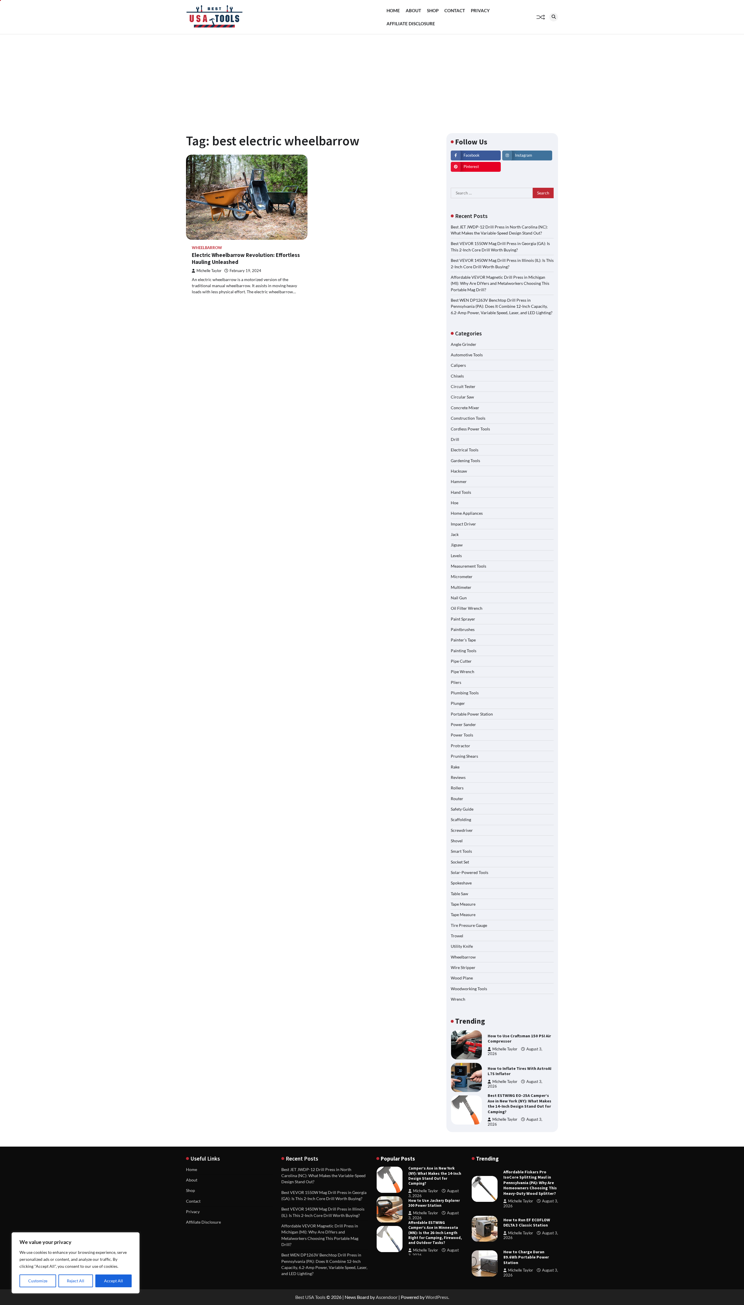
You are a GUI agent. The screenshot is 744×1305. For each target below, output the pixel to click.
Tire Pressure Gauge (469, 925)
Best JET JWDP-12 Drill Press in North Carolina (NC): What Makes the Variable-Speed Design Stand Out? (323, 1175)
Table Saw (459, 893)
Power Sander (463, 724)
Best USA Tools (310, 1297)
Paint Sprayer (463, 618)
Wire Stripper (463, 967)
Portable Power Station (472, 714)
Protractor (460, 745)
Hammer (459, 481)
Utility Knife (462, 946)
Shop (433, 10)
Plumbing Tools (465, 692)
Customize (37, 1280)
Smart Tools (461, 851)
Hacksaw (459, 471)
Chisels (457, 375)
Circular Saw (462, 396)
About (413, 10)
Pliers (456, 682)
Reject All (75, 1280)
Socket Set (460, 861)
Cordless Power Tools (470, 428)
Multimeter (461, 587)
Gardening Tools (465, 460)
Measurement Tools (468, 566)
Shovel (457, 840)
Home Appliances (467, 513)
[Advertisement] (372, 78)
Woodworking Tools (469, 988)
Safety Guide (462, 809)
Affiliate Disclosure (411, 23)
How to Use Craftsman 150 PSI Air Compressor (435, 1233)
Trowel (457, 935)
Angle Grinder (463, 344)
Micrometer (462, 576)
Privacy (480, 10)
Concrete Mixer (465, 407)
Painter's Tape (463, 639)
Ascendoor (387, 1297)
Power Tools (462, 734)
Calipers (458, 365)
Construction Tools (468, 418)
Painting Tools (463, 650)
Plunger (458, 703)
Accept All (113, 1280)
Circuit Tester (463, 386)
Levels (456, 555)
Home (393, 10)
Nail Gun (459, 597)
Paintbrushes (463, 629)
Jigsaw (457, 544)
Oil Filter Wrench (466, 608)
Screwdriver (462, 830)
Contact (454, 10)
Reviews (458, 777)
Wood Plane (462, 977)
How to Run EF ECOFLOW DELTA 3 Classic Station (526, 1222)
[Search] (553, 17)
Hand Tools (461, 492)
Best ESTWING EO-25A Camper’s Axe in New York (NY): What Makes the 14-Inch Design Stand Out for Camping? (519, 1071)
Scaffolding (461, 819)
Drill (455, 439)
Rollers (457, 787)
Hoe (454, 502)
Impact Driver (463, 523)
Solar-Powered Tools (469, 872)
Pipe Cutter (461, 661)
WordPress (436, 1297)
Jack (455, 534)
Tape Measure (463, 904)
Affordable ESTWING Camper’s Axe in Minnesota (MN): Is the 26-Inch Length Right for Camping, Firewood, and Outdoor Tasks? (435, 1202)
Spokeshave (461, 882)
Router (457, 798)
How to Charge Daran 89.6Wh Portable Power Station (526, 1257)
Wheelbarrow (207, 248)
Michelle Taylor (208, 271)
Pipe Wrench (462, 671)
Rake (455, 766)
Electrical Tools (464, 449)
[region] (76, 1262)
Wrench (458, 999)
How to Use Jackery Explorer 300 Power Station (434, 1173)
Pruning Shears (464, 756)
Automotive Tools (467, 354)
